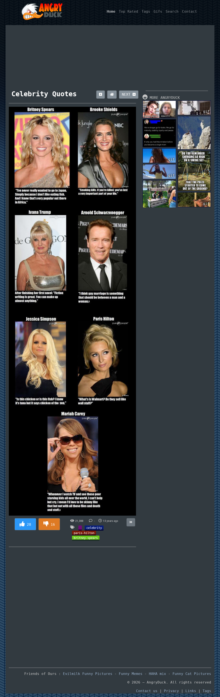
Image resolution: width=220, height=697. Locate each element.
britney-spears (86, 538)
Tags (146, 11)
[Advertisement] (110, 55)
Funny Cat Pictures (192, 674)
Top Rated (128, 11)
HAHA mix (157, 674)
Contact (189, 11)
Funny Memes (130, 674)
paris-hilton (84, 533)
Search (172, 11)
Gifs (158, 11)
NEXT (127, 94)
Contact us (146, 691)
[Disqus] (72, 604)
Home (111, 11)
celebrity (94, 528)
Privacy (171, 691)
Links (190, 691)
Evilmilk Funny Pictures (87, 674)
